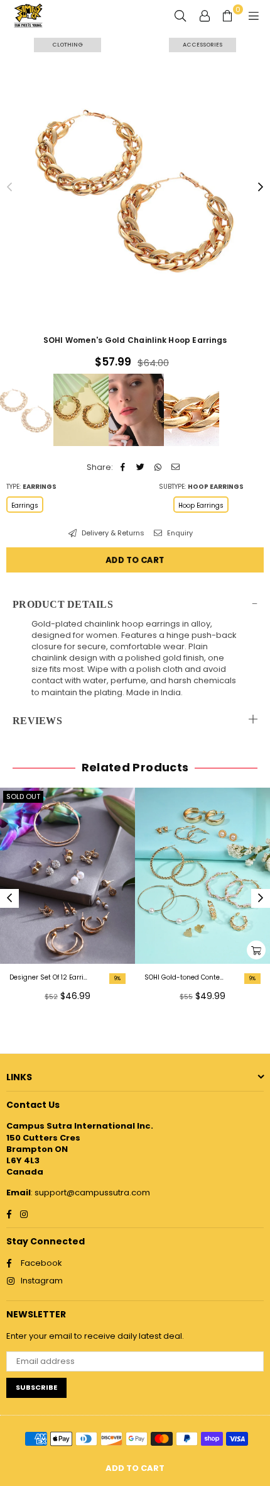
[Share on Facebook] (122, 467)
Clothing (67, 44)
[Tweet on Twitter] (140, 467)
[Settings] (204, 15)
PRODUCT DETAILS (63, 604)
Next (260, 187)
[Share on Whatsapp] (158, 467)
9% (117, 978)
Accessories (202, 44)
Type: (31, 487)
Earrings (24, 505)
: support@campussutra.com (90, 1192)
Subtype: (201, 487)
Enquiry (179, 533)
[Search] (180, 15)
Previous (9, 187)
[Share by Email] (175, 467)
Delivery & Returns (112, 533)
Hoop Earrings (201, 505)
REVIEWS (37, 720)
